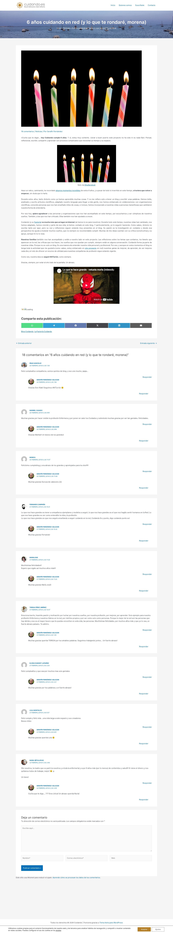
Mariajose (34, 557)
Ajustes (158, 929)
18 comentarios (27, 131)
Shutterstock (90, 185)
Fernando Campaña (37, 504)
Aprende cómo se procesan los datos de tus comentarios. (77, 877)
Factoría (37, 222)
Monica (32, 457)
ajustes (58, 930)
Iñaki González (35, 363)
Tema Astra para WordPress (111, 923)
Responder (147, 377)
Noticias (38, 131)
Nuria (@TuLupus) (37, 760)
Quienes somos (125, 5)
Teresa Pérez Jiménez (38, 607)
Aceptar (144, 929)
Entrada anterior (24, 343)
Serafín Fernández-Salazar (48, 380)
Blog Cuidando (27, 331)
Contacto (151, 5)
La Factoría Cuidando (43, 331)
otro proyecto (90, 248)
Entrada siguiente (148, 343)
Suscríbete (139, 5)
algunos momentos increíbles (68, 190)
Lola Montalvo (36, 710)
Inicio (113, 5)
